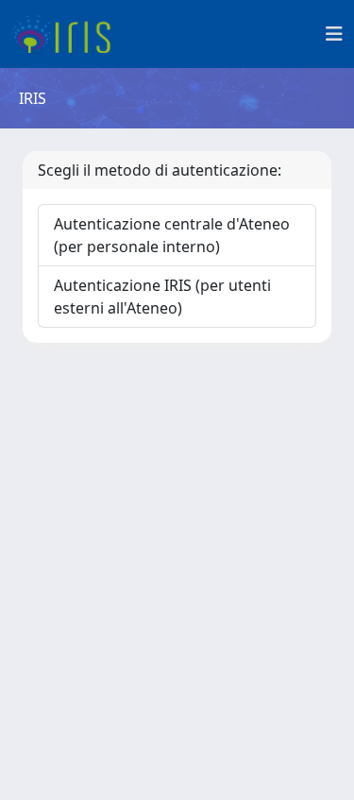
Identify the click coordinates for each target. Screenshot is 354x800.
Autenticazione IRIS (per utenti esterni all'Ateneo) (162, 296)
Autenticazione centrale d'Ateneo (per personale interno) (172, 235)
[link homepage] (68, 34)
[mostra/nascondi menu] (334, 34)
